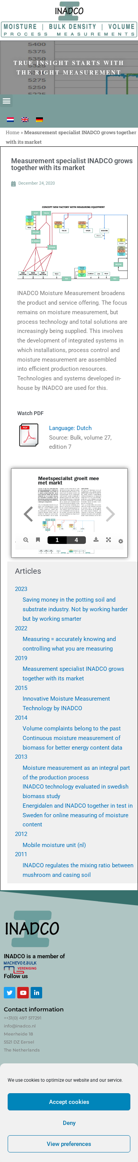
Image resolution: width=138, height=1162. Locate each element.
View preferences (69, 1144)
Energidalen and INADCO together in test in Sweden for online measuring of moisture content (78, 815)
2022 (21, 628)
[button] (6, 100)
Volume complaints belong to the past (72, 728)
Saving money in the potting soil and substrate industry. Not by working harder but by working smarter (75, 609)
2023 (21, 589)
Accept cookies (69, 1102)
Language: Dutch (70, 428)
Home (13, 132)
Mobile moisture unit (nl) (54, 845)
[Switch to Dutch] (10, 120)
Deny (69, 1123)
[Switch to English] (25, 120)
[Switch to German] (39, 120)
